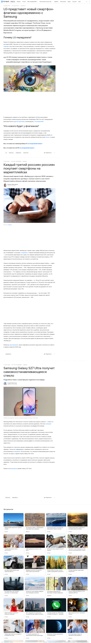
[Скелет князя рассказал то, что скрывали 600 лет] (77, 587)
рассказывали (14, 345)
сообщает (48, 423)
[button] (29, 78)
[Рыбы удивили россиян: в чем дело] (35, 544)
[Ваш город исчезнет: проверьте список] (77, 608)
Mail (2, 642)
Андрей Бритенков (12, 383)
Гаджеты (25, 161)
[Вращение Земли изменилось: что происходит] (56, 630)
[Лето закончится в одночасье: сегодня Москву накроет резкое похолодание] (35, 608)
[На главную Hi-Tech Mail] (6, 1)
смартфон (6, 46)
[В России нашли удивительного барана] (56, 544)
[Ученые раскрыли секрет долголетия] (14, 544)
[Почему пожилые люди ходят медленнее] (77, 566)
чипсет (48, 137)
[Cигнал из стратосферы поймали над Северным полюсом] (35, 587)
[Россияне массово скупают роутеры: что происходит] (14, 587)
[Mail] (2, 1)
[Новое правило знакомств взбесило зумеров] (14, 608)
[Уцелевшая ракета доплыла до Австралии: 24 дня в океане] (56, 523)
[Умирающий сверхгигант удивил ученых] (14, 523)
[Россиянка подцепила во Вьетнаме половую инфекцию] (56, 587)
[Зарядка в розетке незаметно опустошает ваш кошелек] (35, 566)
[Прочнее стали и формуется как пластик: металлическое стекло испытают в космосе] (77, 544)
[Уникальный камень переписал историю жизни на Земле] (77, 523)
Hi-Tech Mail (18, 161)
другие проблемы (19, 121)
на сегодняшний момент (34, 143)
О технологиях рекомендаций (69, 642)
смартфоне (17, 451)
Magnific (10, 224)
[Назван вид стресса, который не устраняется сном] (14, 630)
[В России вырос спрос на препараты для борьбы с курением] (77, 630)
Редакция (45, 642)
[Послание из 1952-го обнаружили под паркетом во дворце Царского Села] (35, 523)
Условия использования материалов (55, 642)
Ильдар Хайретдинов (13, 184)
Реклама (11, 642)
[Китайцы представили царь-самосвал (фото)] (14, 566)
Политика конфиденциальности (82, 642)
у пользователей (38, 121)
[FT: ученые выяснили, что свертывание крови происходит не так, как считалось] (35, 630)
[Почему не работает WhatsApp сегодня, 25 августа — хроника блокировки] (56, 608)
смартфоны (24, 252)
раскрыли (14, 468)
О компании (6, 642)
